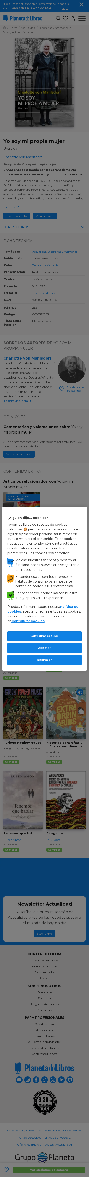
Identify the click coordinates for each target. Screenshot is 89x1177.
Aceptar (44, 648)
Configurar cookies (44, 636)
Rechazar (44, 660)
